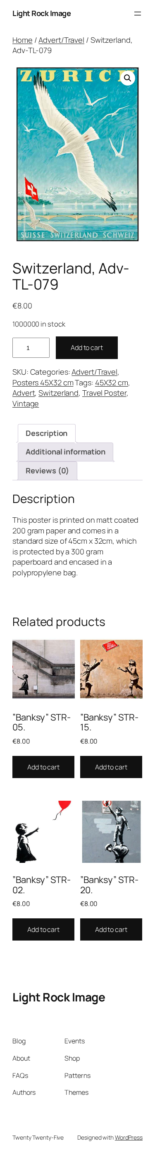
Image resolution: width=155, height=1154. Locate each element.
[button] (127, 78)
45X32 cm (111, 382)
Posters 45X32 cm (42, 382)
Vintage (25, 403)
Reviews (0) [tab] (47, 470)
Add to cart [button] (43, 767)
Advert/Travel (61, 40)
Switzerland (58, 393)
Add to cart (87, 347)
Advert (23, 393)
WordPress (129, 1137)
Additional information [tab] (65, 452)
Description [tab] (46, 433)
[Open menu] (138, 14)
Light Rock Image (41, 13)
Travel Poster (104, 393)
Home (22, 40)
